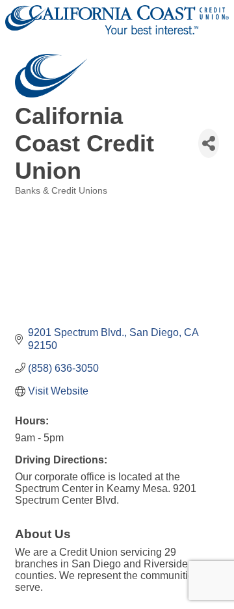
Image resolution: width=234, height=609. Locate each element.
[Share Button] (208, 143)
